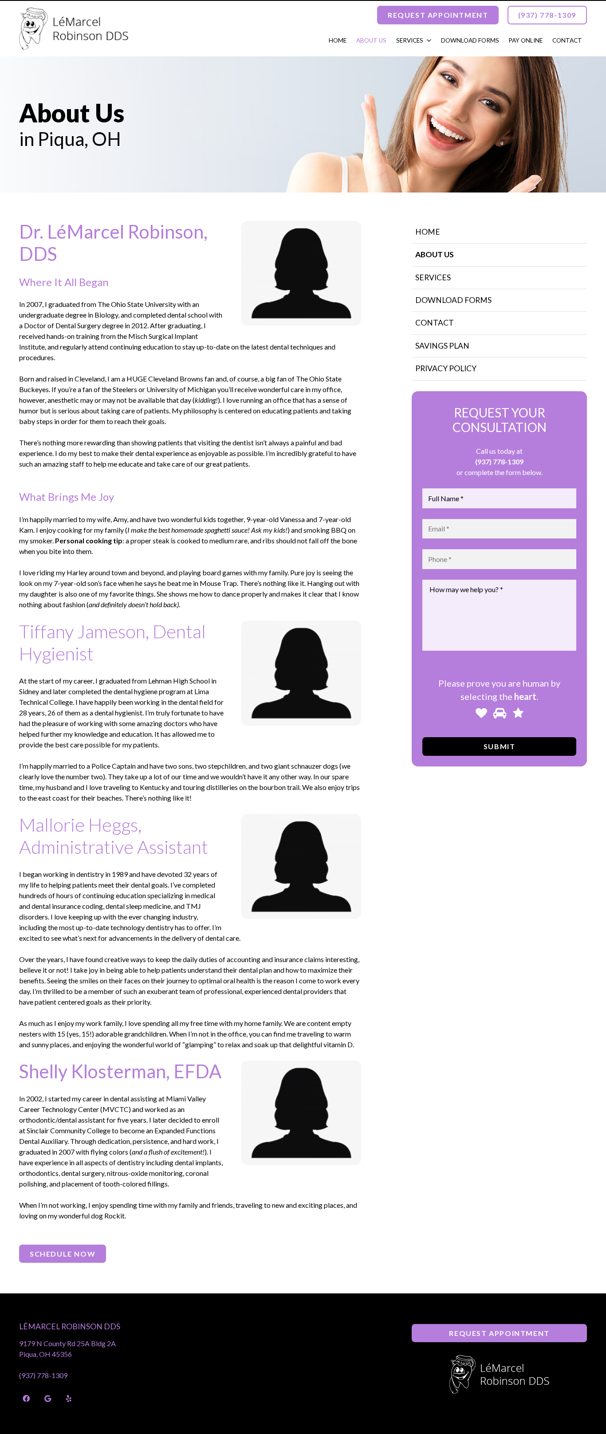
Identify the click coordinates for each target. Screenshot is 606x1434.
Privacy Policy (445, 368)
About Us (434, 254)
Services (433, 277)
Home (427, 231)
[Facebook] (26, 1398)
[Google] (47, 1398)
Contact (434, 322)
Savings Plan (442, 345)
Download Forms (453, 300)
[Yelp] (69, 1398)
